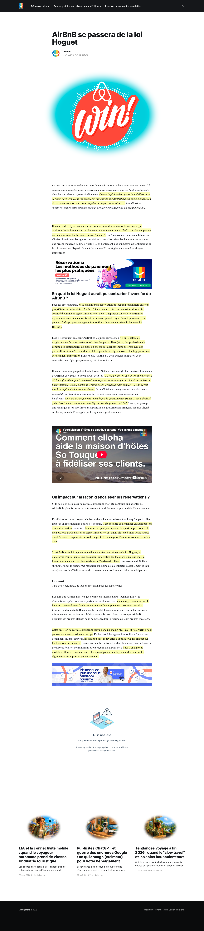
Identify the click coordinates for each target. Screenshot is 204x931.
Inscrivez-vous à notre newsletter (123, 6)
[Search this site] (183, 6)
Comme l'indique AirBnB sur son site (73, 610)
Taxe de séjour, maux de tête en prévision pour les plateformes (87, 585)
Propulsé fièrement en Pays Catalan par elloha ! (164, 910)
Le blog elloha (25, 910)
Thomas (66, 51)
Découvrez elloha (40, 6)
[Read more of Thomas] (56, 53)
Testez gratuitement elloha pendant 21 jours (77, 6)
